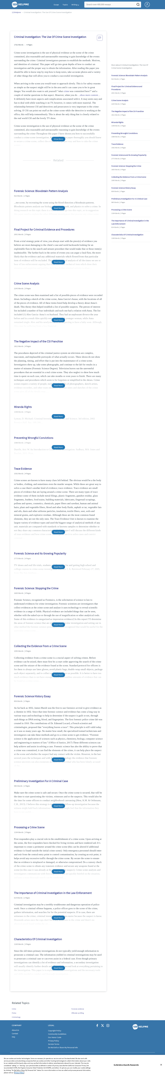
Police (14, 1013)
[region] (82, 1065)
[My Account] (148, 4)
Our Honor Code (54, 1037)
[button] (100, 38)
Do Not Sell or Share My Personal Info (126, 1065)
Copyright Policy (54, 1030)
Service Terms (53, 1044)
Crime (14, 1009)
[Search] (138, 5)
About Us (15, 1030)
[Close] (161, 1064)
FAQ (13, 1037)
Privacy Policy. (19, 1073)
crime (66, 91)
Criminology (16, 1017)
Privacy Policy (53, 1040)
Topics (65, 4)
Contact (15, 1033)
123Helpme (16, 12)
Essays (56, 4)
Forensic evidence (77, 1009)
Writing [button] (74, 4)
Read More (58, 208)
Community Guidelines (57, 1034)
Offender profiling (77, 1013)
